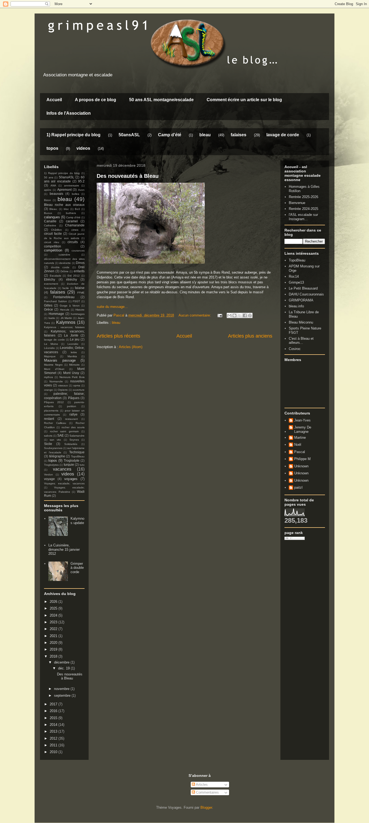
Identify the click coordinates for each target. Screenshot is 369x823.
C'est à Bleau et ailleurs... (301, 340)
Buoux (48, 213)
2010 (54, 752)
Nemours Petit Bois (72, 377)
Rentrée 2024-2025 (303, 209)
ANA (53, 185)
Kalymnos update (77, 520)
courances (78, 250)
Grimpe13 (296, 282)
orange (48, 389)
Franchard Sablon (55, 301)
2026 (54, 602)
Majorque (50, 356)
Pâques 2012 (54, 402)
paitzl (298, 487)
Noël (297, 445)
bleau (205, 134)
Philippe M (302, 459)
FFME (81, 292)
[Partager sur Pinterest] (250, 315)
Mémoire (74, 364)
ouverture (79, 389)
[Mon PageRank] (294, 539)
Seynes (74, 439)
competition (52, 246)
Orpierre (63, 389)
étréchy (71, 279)
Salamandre (77, 435)
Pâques (73, 398)
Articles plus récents (118, 336)
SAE (60, 435)
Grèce (48, 309)
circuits (73, 242)
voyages (71, 479)
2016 (54, 711)
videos (83, 148)
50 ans (48, 177)
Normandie (56, 381)
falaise (80, 288)
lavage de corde (282, 134)
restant (49, 418)
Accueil (54, 99)
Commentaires (207, 792)
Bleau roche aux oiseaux (64, 204)
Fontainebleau (64, 297)
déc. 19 (64, 668)
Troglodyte (71, 460)
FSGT (76, 301)
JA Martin (66, 318)
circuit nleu (51, 242)
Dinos (80, 262)
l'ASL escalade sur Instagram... (303, 217)
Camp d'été (169, 134)
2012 (54, 738)
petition (71, 406)
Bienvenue (297, 203)
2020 (54, 643)
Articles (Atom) (130, 347)
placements (51, 410)
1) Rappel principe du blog (73, 134)
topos (52, 148)
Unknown (301, 466)
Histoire (80, 309)
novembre (62, 689)
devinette (65, 262)
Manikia (72, 356)
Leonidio (73, 343)
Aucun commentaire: (195, 315)
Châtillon (56, 229)
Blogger (206, 807)
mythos (48, 377)
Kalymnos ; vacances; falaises (64, 327)
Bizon (47, 200)
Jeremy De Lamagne (302, 429)
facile (65, 288)
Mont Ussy (71, 373)
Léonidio (49, 347)
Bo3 (77, 209)
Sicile (48, 443)
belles (75, 193)
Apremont (64, 189)
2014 (54, 725)
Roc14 (294, 276)
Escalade (55, 275)
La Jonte (71, 335)
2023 (54, 622)
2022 (54, 629)
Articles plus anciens (250, 336)
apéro (47, 189)
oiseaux (63, 385)
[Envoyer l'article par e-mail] (219, 315)
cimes (74, 229)
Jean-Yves (302, 420)
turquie (69, 464)
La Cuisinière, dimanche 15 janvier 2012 (64, 549)
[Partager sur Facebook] (244, 315)
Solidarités (70, 444)
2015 (54, 718)
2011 (54, 745)
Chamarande (75, 225)
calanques (52, 217)
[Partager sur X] (239, 315)
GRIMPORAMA (301, 300)
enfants (79, 271)
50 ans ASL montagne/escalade (161, 99)
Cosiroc (295, 349)
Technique (77, 452)
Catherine (50, 225)
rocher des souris (73, 427)
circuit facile (53, 233)
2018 (54, 656)
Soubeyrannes (53, 448)
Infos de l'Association (68, 113)
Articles (201, 785)
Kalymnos (65, 322)
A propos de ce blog (95, 99)
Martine (300, 438)
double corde (60, 267)
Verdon (48, 474)
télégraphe (57, 456)
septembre (63, 695)
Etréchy (49, 279)
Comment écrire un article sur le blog (244, 99)
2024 (54, 615)
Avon (81, 189)
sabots (48, 435)
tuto (82, 464)
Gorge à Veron (70, 305)
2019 (54, 649)
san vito (55, 439)
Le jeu (74, 339)
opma (76, 385)
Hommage (56, 313)
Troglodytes (51, 464)
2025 (54, 608)
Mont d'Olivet (54, 369)
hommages (78, 313)
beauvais (56, 193)
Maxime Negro (53, 364)
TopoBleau (78, 456)
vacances (62, 469)
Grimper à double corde (77, 568)
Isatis (51, 318)
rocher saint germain (64, 431)
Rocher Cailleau (55, 422)
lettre (74, 352)
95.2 (81, 181)
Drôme (65, 271)
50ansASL (129, 134)
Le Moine (51, 343)
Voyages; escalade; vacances (64, 483)
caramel (72, 221)
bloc (66, 209)
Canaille (50, 221)
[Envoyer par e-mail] (229, 315)
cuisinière (64, 254)
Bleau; (53, 209)
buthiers (71, 213)
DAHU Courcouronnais (306, 294)
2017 (54, 704)
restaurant (71, 418)
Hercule (64, 309)
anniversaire (71, 185)
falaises (238, 134)
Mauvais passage (60, 360)
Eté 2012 (74, 275)
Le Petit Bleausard (303, 288)
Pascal (299, 452)
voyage (49, 479)
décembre (62, 662)
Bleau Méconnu (301, 322)
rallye (73, 414)
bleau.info (296, 306)
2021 (54, 636)
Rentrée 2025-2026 (303, 197)
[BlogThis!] (234, 315)
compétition (53, 250)
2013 (54, 731)
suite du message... (112, 307)
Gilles (48, 305)
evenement (51, 283)
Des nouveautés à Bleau (128, 176)
